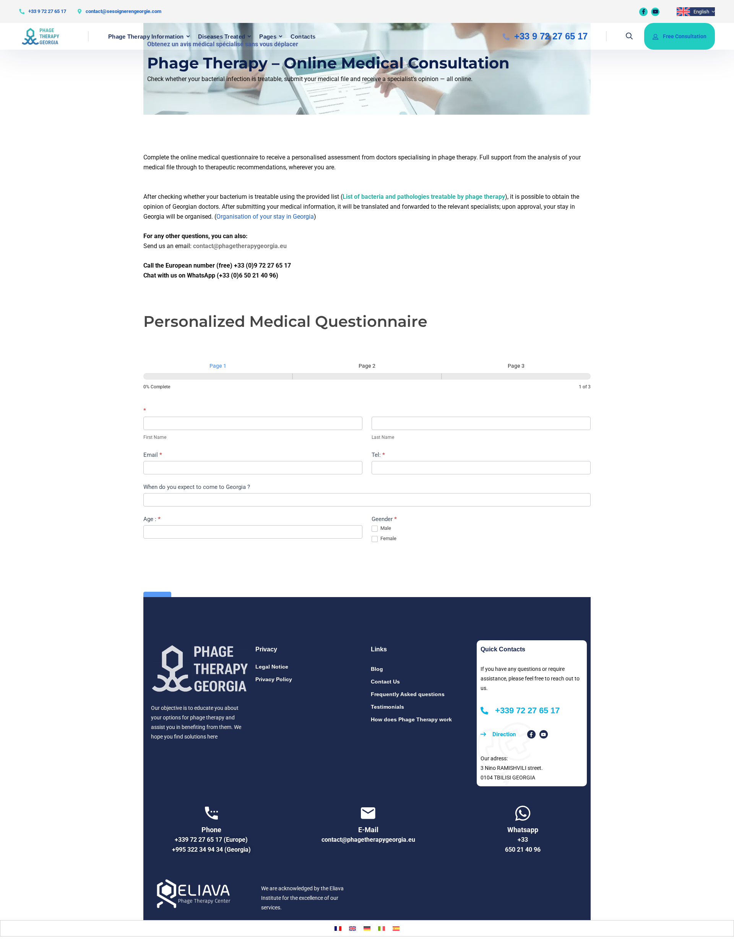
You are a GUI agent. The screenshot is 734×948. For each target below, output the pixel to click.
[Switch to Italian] (381, 928)
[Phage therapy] (44, 36)
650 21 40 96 (523, 849)
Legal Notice (271, 667)
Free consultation (684, 36)
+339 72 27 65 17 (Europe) (211, 839)
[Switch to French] (338, 928)
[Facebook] (643, 12)
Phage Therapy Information (146, 36)
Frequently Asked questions (408, 694)
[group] (367, 376)
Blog (377, 669)
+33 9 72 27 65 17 (47, 11)
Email (152, 454)
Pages (267, 36)
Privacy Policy (273, 679)
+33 (523, 839)
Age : (152, 519)
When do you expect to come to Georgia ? (196, 487)
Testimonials (387, 707)
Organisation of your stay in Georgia (265, 216)
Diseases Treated (221, 36)
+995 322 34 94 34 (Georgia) (211, 849)
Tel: (378, 454)
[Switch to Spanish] (396, 928)
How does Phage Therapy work (411, 719)
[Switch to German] (367, 928)
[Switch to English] (352, 928)
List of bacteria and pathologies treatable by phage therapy (424, 196)
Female (387, 538)
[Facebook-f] (531, 734)
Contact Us (385, 682)
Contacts (303, 36)
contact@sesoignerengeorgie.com (123, 11)
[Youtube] (655, 12)
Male (385, 528)
